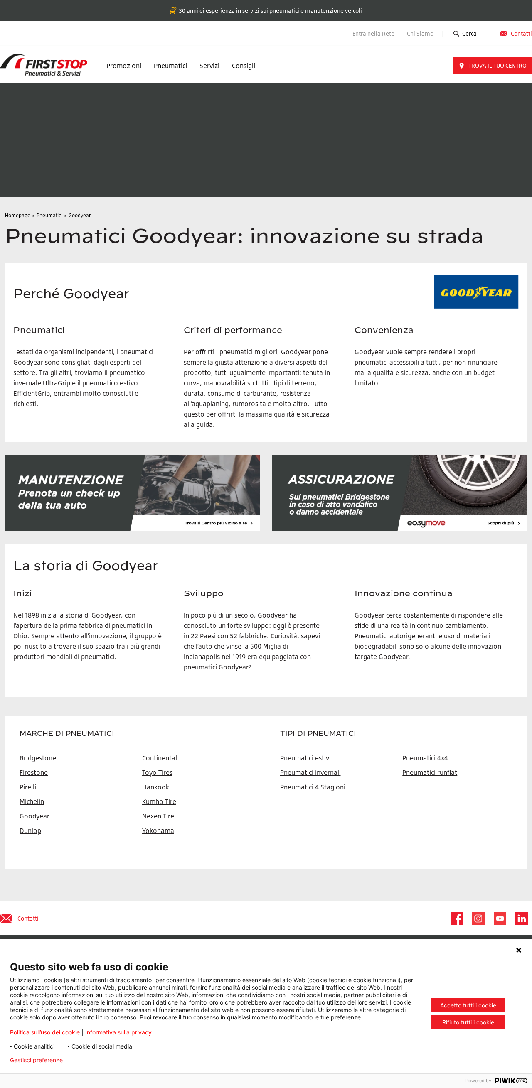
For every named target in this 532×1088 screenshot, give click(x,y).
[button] (492, 65)
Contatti (521, 33)
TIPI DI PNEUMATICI (318, 733)
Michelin (32, 801)
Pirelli (28, 787)
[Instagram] (478, 918)
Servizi (209, 65)
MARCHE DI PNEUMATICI (67, 733)
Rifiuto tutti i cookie (468, 1022)
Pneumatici (170, 65)
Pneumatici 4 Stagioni (312, 787)
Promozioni (123, 65)
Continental (159, 758)
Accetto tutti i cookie (468, 1005)
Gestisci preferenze (36, 1060)
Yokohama (158, 830)
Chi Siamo (421, 33)
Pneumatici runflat (429, 772)
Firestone (34, 772)
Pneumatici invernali (310, 772)
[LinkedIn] (521, 918)
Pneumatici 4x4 (425, 758)
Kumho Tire (159, 801)
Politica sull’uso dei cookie (45, 1032)
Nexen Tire (158, 816)
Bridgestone (38, 758)
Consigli (243, 65)
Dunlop (30, 830)
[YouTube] (499, 918)
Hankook (155, 787)
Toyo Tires (157, 772)
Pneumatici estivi (305, 758)
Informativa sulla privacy (118, 1032)
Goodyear (34, 816)
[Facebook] (456, 918)
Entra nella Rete (373, 33)
